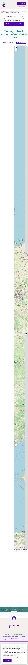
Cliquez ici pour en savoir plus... (11, 657)
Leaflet (17, 549)
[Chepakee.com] (3, 9)
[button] (22, 298)
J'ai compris (7, 660)
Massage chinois (14, 11)
